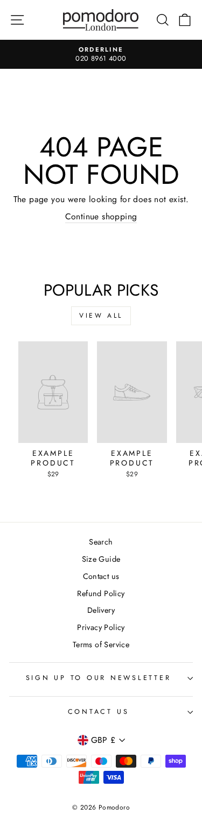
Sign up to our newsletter (98, 678)
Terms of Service (101, 644)
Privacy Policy (100, 627)
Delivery (101, 610)
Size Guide (101, 559)
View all (101, 315)
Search (101, 541)
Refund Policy (100, 593)
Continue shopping (101, 217)
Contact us (101, 576)
